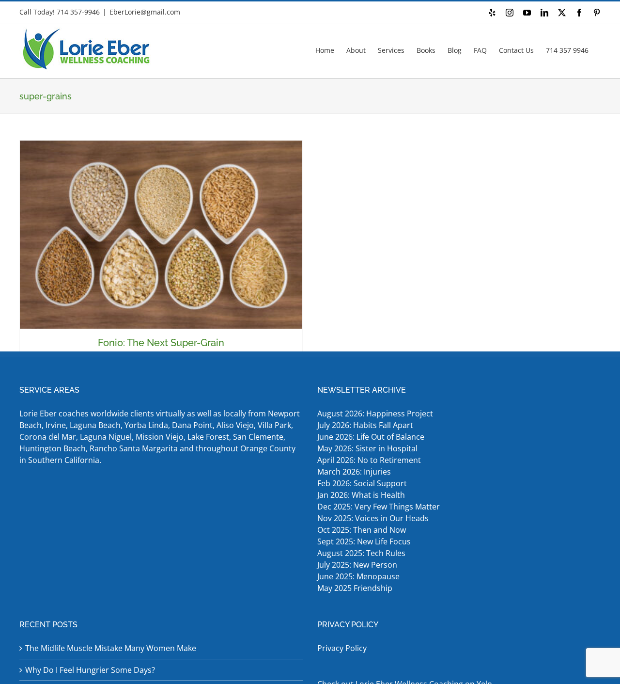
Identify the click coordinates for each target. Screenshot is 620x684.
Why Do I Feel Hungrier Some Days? (90, 670)
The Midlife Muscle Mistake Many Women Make (110, 648)
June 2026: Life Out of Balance (370, 436)
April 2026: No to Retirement (370, 460)
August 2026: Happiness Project (375, 413)
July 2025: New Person (357, 564)
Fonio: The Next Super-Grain (161, 343)
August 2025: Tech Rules (361, 553)
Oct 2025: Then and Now (361, 530)
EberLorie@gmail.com (144, 11)
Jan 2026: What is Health (361, 495)
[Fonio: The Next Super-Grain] (161, 235)
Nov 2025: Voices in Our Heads (373, 518)
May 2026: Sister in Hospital (368, 448)
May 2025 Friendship (354, 588)
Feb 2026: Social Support (362, 483)
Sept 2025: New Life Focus (364, 541)
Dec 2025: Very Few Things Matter (378, 506)
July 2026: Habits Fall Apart (365, 425)
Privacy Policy (342, 648)
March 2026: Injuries (354, 471)
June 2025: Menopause (359, 576)
